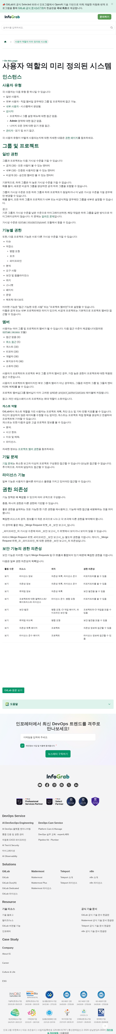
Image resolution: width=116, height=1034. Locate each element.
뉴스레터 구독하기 (58, 754)
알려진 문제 (48, 216)
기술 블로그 (7, 915)
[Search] (111, 27)
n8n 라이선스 (96, 883)
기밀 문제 (7, 463)
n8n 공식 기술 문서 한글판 (93, 931)
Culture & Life (8, 972)
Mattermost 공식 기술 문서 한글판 (97, 920)
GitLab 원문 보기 (13, 690)
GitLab (5, 877)
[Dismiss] (112, 4)
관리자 (9, 130)
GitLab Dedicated (10, 888)
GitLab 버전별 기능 (11, 926)
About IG (6, 954)
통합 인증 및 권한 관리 (13, 834)
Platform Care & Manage (50, 829)
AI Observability (9, 856)
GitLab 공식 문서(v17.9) (31, 8)
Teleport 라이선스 (68, 883)
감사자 (9, 111)
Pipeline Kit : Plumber (48, 840)
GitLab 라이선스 (10, 893)
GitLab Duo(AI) (9, 883)
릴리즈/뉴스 (7, 920)
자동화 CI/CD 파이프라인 (14, 840)
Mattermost (36, 877)
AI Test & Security (10, 845)
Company (7, 948)
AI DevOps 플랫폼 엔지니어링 (16, 829)
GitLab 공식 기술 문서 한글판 (95, 915)
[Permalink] (24, 76)
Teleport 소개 (66, 877)
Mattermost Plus (39, 883)
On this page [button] (11, 60)
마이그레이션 (8, 850)
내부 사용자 (12, 106)
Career (5, 963)
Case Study (10, 939)
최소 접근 (11, 342)
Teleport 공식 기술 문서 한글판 (96, 926)
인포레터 (6, 931)
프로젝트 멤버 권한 (28, 449)
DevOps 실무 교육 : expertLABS (53, 834)
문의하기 (104, 16)
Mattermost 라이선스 (41, 888)
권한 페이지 (71, 138)
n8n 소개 (94, 877)
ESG (4, 981)
